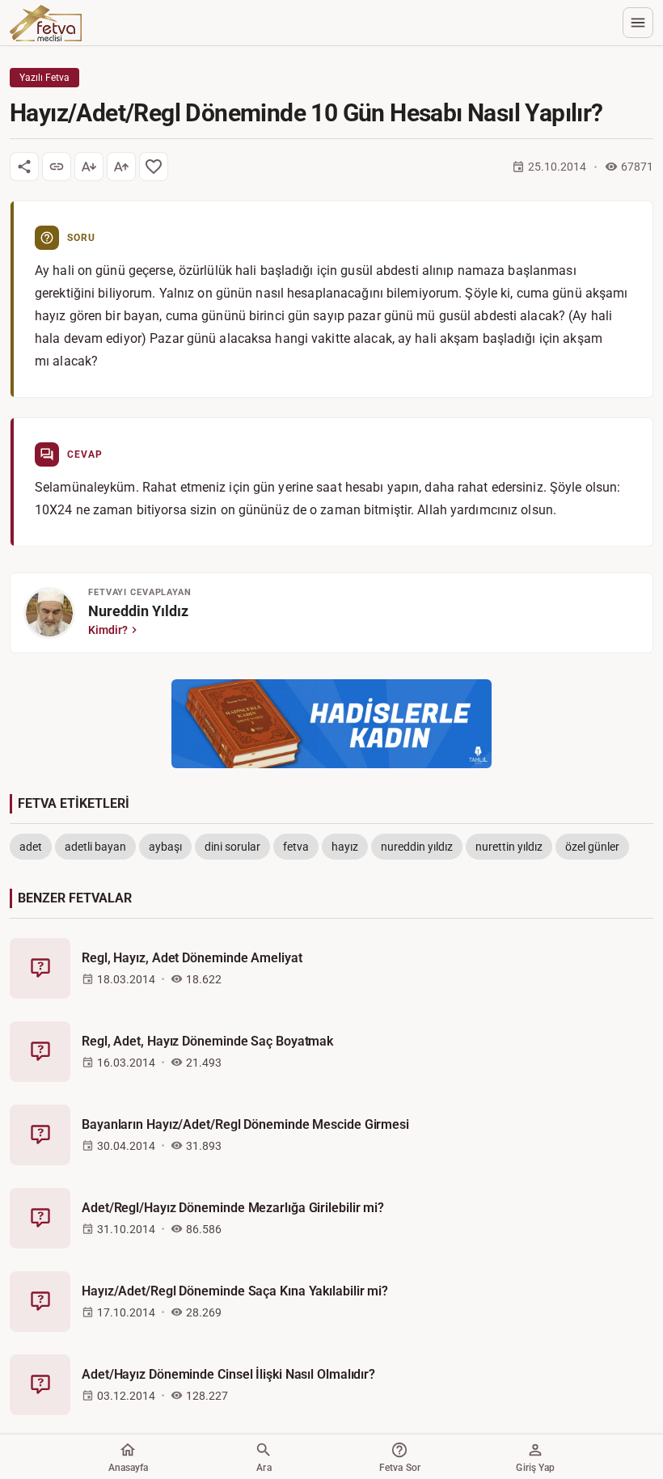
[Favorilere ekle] (153, 166)
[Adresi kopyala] (56, 166)
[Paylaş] (24, 166)
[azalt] (88, 166)
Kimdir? (108, 629)
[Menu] (638, 22)
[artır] (121, 166)
